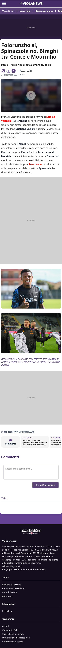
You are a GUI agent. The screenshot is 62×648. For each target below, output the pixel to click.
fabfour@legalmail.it (12, 566)
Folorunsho (35, 164)
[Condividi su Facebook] (8, 71)
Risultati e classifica (11, 584)
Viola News (8, 11)
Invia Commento (45, 485)
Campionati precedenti (13, 588)
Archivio (6, 626)
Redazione (7, 611)
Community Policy (10, 630)
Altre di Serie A (9, 592)
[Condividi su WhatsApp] (3, 71)
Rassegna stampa (44, 11)
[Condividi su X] (14, 71)
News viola (24, 11)
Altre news (7, 596)
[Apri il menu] (4, 3)
